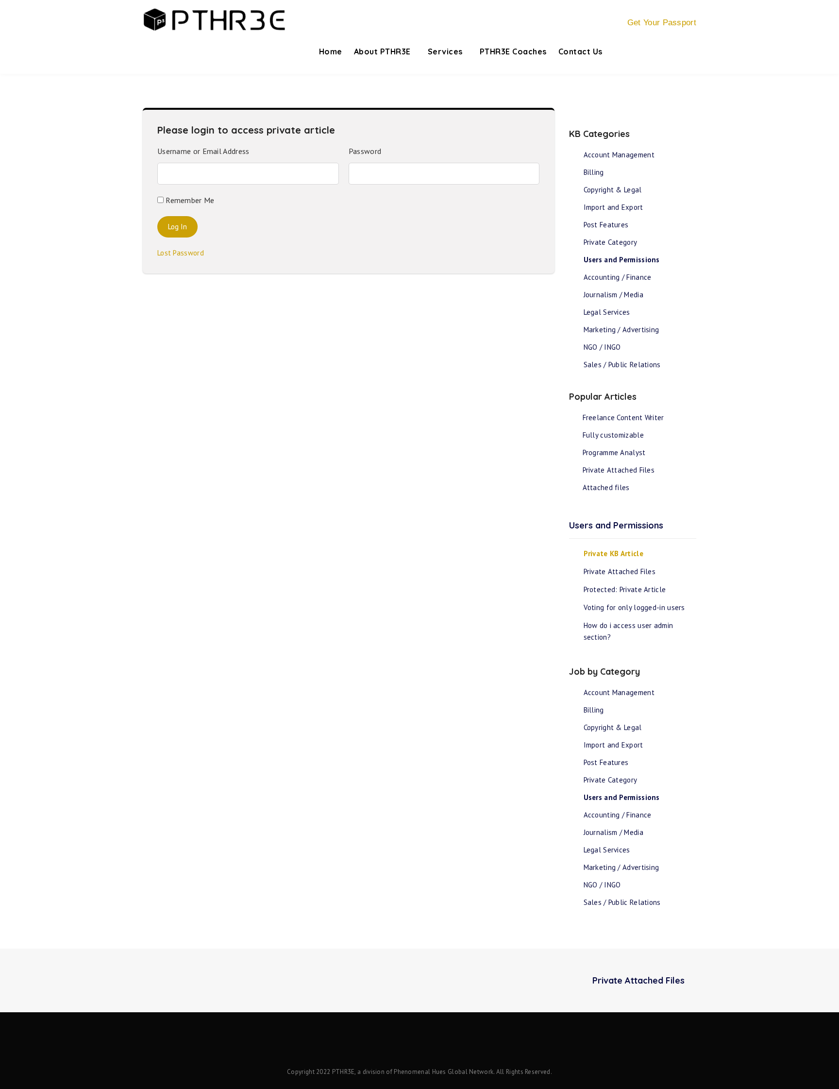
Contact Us (580, 51)
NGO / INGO (602, 347)
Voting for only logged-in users (634, 607)
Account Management (619, 154)
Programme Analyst (614, 452)
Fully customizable (613, 435)
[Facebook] (404, 1043)
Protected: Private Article (625, 589)
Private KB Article (613, 553)
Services (446, 51)
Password (365, 151)
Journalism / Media (613, 294)
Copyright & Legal (613, 189)
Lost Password (183, 252)
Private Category (611, 242)
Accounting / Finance (618, 277)
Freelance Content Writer (623, 417)
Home (330, 51)
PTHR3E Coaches (513, 51)
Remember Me (189, 200)
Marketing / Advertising (621, 329)
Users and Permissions (622, 259)
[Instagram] (434, 1043)
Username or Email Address (203, 151)
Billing (594, 172)
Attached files (606, 487)
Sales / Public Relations (622, 364)
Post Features (606, 224)
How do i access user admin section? (628, 631)
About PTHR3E (383, 51)
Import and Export (613, 207)
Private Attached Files (619, 470)
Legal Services (607, 312)
